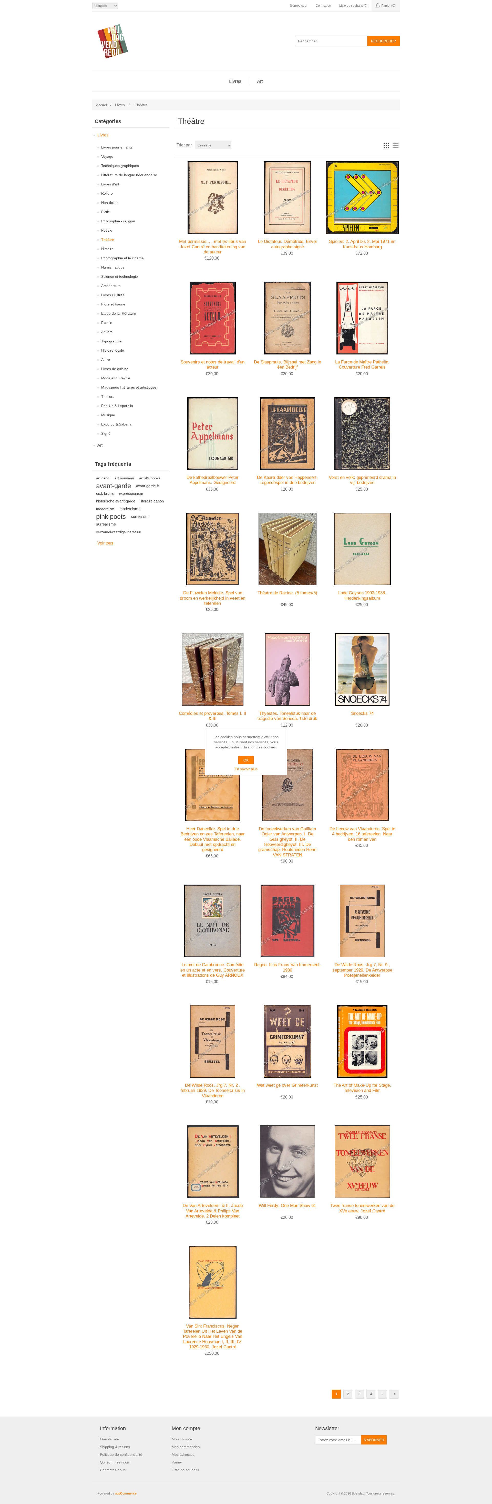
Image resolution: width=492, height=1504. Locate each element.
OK (246, 760)
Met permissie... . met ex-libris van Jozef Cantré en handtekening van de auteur (212, 246)
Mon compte (182, 1439)
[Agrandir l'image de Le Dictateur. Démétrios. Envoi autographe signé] (287, 197)
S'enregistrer (299, 5)
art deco (102, 478)
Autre (105, 360)
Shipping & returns (115, 1447)
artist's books (149, 478)
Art (260, 81)
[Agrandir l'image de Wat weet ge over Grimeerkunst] (287, 1041)
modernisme (129, 509)
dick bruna (105, 493)
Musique (108, 415)
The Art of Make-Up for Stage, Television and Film (362, 1088)
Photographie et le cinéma (122, 258)
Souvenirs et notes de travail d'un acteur (212, 365)
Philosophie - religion (118, 221)
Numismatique (113, 267)
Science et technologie (119, 276)
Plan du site (109, 1439)
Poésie (106, 230)
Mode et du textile (115, 378)
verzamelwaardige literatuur (118, 532)
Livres (235, 81)
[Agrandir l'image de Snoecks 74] (362, 669)
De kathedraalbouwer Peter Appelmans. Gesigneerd (213, 480)
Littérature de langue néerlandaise (129, 175)
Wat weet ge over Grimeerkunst (287, 1085)
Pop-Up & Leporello (117, 406)
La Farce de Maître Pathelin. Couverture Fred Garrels (362, 365)
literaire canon (152, 501)
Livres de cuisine (114, 369)
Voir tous (105, 543)
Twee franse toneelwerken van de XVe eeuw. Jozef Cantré (362, 1208)
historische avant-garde (115, 501)
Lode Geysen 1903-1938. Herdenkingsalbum (362, 595)
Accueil (102, 105)
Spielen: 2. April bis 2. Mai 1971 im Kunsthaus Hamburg (362, 244)
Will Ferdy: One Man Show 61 (287, 1205)
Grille (386, 145)
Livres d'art (110, 184)
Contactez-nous (113, 1470)
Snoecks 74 (362, 713)
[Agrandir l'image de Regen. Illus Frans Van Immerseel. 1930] (287, 921)
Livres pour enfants (116, 147)
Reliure (107, 193)
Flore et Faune (113, 304)
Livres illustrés (112, 295)
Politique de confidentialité (121, 1454)
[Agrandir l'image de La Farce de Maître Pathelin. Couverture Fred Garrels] (362, 318)
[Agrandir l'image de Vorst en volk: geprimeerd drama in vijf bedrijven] (362, 433)
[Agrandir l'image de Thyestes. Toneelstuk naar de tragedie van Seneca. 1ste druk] (287, 669)
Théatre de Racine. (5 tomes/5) (287, 592)
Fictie (105, 212)
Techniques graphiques (120, 166)
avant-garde (113, 485)
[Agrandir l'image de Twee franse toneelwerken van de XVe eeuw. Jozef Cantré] (362, 1161)
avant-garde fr (147, 486)
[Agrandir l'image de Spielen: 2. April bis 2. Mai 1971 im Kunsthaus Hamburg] (362, 197)
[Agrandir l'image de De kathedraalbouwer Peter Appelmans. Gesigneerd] (212, 433)
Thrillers (107, 396)
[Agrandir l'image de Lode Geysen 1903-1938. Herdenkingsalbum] (362, 549)
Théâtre (107, 240)
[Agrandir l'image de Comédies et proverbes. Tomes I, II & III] (212, 669)
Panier (177, 1462)
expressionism (131, 493)
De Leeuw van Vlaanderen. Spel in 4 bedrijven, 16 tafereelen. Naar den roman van (362, 834)
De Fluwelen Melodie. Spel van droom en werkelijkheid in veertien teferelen (212, 598)
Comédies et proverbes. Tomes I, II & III (212, 716)
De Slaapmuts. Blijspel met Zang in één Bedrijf (287, 365)
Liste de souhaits (185, 1470)
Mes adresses (183, 1454)
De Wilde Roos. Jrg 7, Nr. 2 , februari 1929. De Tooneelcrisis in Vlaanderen (213, 1090)
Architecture (111, 286)
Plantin (106, 323)
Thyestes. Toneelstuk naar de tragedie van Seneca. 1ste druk (287, 716)
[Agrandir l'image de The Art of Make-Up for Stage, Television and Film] (362, 1041)
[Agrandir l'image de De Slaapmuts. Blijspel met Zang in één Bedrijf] (287, 318)
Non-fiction (110, 203)
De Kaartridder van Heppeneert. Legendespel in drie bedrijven (287, 480)
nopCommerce (126, 1493)
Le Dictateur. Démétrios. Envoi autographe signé (287, 244)
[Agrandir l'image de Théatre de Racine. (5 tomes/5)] (287, 549)
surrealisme (106, 524)
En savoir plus (246, 769)
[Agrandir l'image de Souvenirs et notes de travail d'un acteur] (212, 318)
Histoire (107, 249)
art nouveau (124, 478)
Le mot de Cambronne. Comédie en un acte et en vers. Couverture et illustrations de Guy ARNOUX (212, 970)
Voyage (107, 156)
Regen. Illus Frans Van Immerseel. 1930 (287, 967)
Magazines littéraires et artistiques (129, 387)
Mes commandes (186, 1447)
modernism (105, 509)
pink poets (111, 516)
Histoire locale (112, 350)
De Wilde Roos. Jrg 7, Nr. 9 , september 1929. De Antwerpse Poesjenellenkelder (362, 970)
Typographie (111, 341)
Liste (395, 145)
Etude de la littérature (118, 313)
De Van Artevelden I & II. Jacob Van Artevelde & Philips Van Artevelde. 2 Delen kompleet (213, 1211)
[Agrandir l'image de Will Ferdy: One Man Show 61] (287, 1161)
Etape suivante (393, 1394)
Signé (105, 433)
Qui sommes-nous (115, 1462)
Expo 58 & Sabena (116, 424)
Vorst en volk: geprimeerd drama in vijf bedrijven (362, 480)
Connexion (323, 5)
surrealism (140, 516)
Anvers (106, 332)
